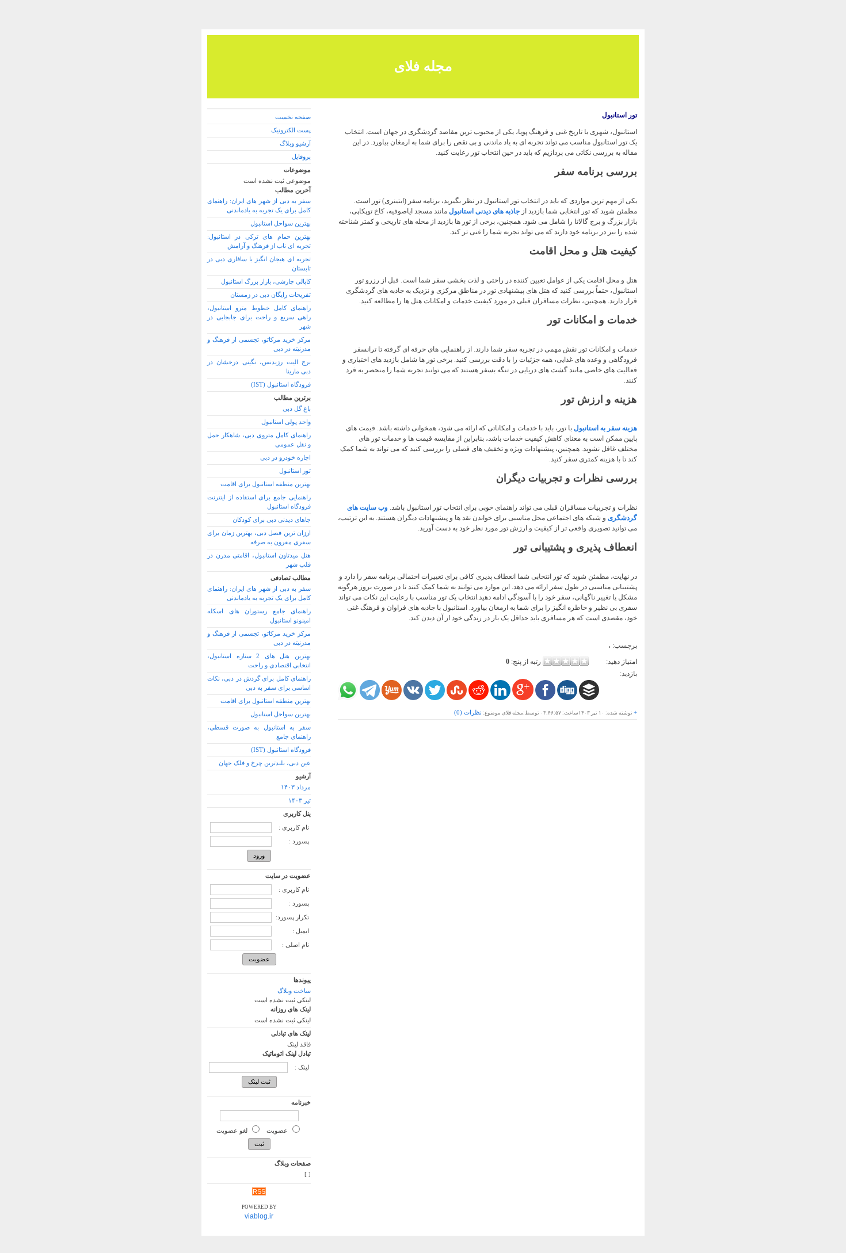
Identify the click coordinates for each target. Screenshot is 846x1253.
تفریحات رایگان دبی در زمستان (270, 295)
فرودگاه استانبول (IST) (281, 384)
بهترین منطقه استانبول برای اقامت (265, 484)
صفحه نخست (293, 117)
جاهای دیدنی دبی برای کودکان (272, 520)
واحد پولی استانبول (286, 422)
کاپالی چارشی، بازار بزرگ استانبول (266, 281)
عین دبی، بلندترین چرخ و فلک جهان (265, 763)
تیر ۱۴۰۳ (299, 800)
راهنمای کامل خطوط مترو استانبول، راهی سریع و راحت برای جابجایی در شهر (259, 317)
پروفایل (301, 157)
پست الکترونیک (291, 130)
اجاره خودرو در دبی (285, 457)
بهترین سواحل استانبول (280, 223)
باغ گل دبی (297, 409)
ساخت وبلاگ (294, 991)
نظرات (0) (468, 712)
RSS (259, 1191)
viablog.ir (259, 1216)
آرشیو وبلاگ (295, 143)
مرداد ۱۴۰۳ (296, 787)
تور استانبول (619, 115)
